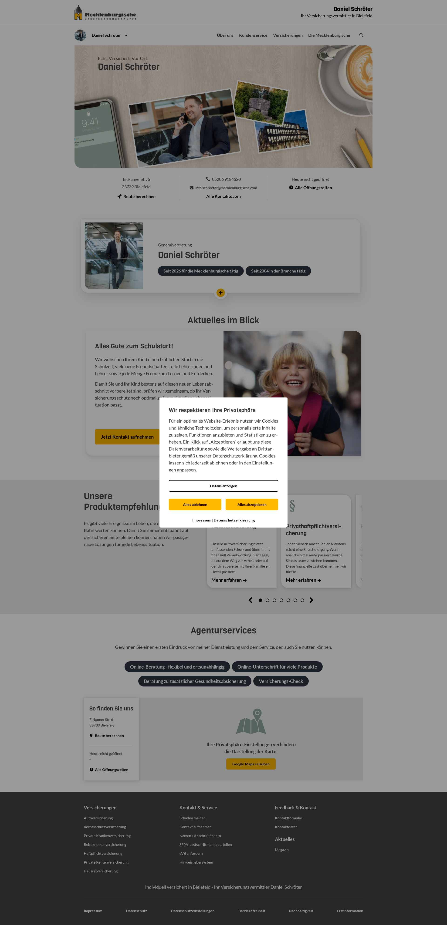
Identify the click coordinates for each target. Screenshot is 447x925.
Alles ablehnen (195, 504)
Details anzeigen (223, 486)
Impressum (201, 520)
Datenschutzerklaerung (234, 520)
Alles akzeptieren (252, 504)
